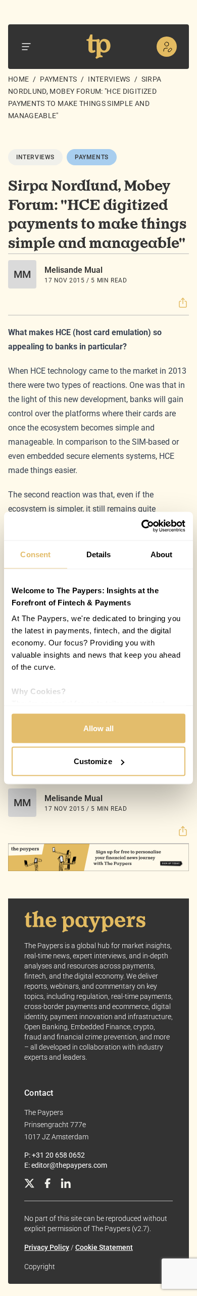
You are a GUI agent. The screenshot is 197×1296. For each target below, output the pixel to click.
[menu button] (26, 47)
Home (18, 79)
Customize (93, 761)
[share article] (183, 303)
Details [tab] (98, 554)
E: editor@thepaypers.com (65, 1165)
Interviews (109, 79)
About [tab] (162, 554)
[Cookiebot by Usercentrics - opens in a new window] (141, 526)
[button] (183, 303)
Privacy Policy (46, 1247)
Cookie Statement (104, 1247)
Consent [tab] (35, 554)
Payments (58, 79)
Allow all (98, 728)
